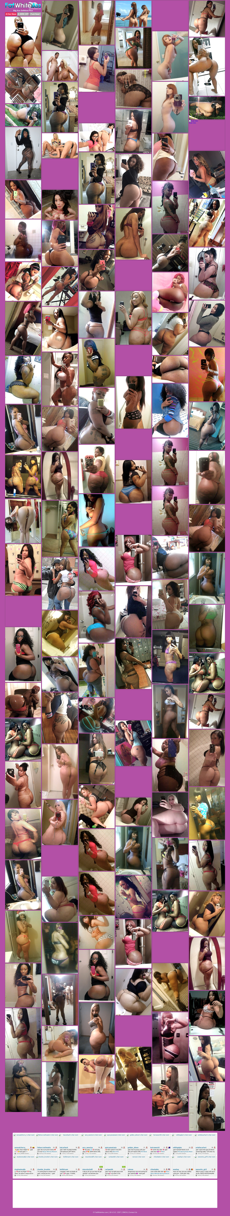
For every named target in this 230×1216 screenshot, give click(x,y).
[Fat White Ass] (23, 5)
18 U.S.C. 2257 (115, 1212)
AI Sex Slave (11, 14)
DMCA (124, 1212)
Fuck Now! (35, 14)
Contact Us (133, 1212)
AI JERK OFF (23, 14)
